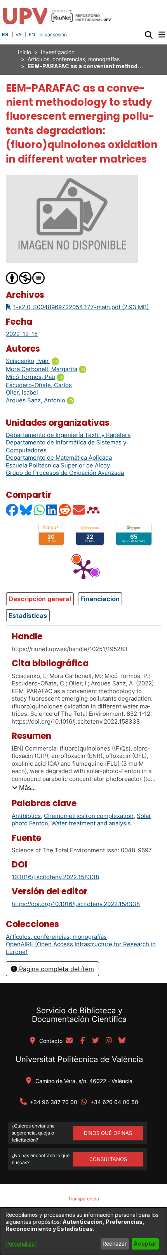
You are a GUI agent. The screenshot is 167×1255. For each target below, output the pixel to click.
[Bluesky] (26, 509)
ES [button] (5, 34)
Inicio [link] (24, 52)
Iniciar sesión (53, 34)
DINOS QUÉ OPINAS (108, 1133)
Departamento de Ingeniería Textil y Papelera (68, 435)
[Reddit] (65, 509)
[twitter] (95, 1041)
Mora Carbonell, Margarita (41, 369)
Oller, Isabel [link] (22, 392)
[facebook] (82, 1041)
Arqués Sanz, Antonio (35, 400)
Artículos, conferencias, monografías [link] (74, 59)
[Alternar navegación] (162, 35)
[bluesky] (122, 1041)
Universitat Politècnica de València (79, 1059)
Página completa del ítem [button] (55, 969)
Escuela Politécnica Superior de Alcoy (58, 465)
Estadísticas (28, 616)
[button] (148, 34)
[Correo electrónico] (79, 509)
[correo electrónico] (69, 1041)
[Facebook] (12, 509)
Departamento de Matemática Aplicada (59, 457)
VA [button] (18, 34)
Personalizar (21, 1243)
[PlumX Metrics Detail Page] (83, 568)
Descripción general (40, 599)
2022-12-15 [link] (22, 334)
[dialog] (83, 1231)
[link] (56, 936)
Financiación (100, 599)
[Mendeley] (94, 509)
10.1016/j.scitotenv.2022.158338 (55, 877)
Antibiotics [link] (26, 816)
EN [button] (32, 34)
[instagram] (108, 1041)
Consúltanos (108, 1159)
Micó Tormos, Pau (30, 377)
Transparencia (83, 1199)
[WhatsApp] (39, 509)
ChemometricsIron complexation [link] (89, 816)
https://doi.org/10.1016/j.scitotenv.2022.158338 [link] (76, 904)
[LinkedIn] (52, 509)
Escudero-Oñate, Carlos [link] (39, 385)
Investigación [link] (58, 52)
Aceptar (145, 1243)
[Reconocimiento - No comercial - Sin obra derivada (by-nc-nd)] (25, 277)
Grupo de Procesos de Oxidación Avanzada (65, 472)
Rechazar (115, 1243)
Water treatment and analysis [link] (91, 823)
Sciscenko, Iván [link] (28, 361)
